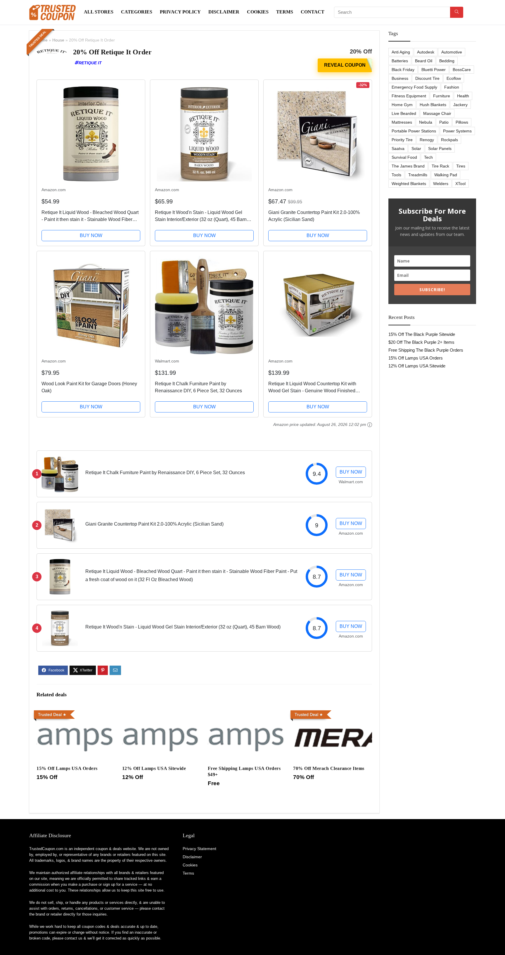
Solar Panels (440, 148)
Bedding (446, 60)
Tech (428, 157)
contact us (73, 938)
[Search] (456, 12)
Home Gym (402, 104)
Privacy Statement (199, 848)
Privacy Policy (180, 11)
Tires (460, 166)
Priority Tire (402, 139)
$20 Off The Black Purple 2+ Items (421, 342)
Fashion (451, 87)
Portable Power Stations (414, 131)
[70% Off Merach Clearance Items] (332, 711)
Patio (444, 122)
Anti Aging (401, 52)
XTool (460, 183)
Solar (416, 148)
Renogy (427, 139)
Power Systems (457, 131)
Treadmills (417, 174)
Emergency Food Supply (414, 87)
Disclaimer (223, 11)
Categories (136, 11)
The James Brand (408, 166)
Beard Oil (423, 60)
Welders (440, 183)
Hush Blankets (433, 104)
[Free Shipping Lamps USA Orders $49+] (247, 711)
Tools (396, 174)
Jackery (460, 104)
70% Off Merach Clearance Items (328, 768)
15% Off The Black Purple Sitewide (421, 334)
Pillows (462, 122)
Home (42, 40)
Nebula (425, 122)
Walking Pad (445, 174)
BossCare (462, 69)
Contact (312, 11)
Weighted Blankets (409, 183)
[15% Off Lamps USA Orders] (76, 711)
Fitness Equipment (409, 96)
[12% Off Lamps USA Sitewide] (161, 711)
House (58, 40)
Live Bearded (404, 113)
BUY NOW (91, 235)
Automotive (451, 52)
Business (400, 78)
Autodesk (425, 52)
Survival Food (404, 157)
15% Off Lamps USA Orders (67, 768)
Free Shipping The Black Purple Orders (425, 350)
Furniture (441, 96)
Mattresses (402, 122)
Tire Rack (440, 166)
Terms (284, 11)
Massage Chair (437, 113)
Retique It (90, 63)
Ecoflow (454, 78)
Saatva (398, 148)
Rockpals (449, 139)
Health (463, 96)
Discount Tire (427, 78)
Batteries (400, 60)
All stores (98, 11)
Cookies (258, 11)
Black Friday (403, 69)
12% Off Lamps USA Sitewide (154, 768)
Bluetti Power (433, 69)
